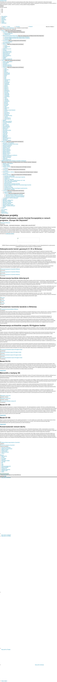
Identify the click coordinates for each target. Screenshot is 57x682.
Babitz (5, 70)
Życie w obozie (6, 124)
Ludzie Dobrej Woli (8, 182)
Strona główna (4, 16)
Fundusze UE (4, 468)
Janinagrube (6, 95)
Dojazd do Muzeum (6, 149)
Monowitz (6, 103)
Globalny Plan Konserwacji (6, 448)
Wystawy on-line (6, 154)
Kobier (5, 97)
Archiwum (5, 44)
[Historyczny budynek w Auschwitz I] (7, 445)
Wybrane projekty (4, 213)
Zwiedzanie (3, 141)
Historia (3, 60)
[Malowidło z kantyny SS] (5, 395)
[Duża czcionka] (2, 14)
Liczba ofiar (5, 133)
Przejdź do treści (3, 0)
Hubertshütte (6, 94)
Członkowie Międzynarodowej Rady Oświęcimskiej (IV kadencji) (17, 38)
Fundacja (4, 50)
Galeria (5, 47)
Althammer (6, 69)
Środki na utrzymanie (7, 49)
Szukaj (2, 20)
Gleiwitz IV (6, 88)
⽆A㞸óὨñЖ (3, 23)
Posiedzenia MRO (7, 39)
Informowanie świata (7, 130)
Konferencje (5, 169)
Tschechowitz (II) (7, 119)
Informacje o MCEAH (7, 203)
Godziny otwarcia (6, 148)
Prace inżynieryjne (5, 452)
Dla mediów (3, 458)
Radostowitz (6, 107)
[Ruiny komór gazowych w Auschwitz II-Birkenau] (10, 269)
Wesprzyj (3, 18)
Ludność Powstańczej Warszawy (10, 181)
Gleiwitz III (6, 87)
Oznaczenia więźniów (7, 122)
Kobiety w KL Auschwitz (9, 179)
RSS (2, 465)
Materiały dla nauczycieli (8, 202)
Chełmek (6, 81)
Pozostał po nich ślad (8, 187)
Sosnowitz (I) (6, 112)
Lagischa (6, 98)
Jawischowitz (6, 96)
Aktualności (5, 32)
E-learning (5, 190)
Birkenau (6, 72)
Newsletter (3, 459)
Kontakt (4, 57)
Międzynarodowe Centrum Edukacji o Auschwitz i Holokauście (13, 160)
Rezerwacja (3, 19)
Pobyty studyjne (6, 164)
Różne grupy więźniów (7, 121)
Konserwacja (5, 40)
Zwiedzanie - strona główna (8, 142)
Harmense (6, 92)
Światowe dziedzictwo (5, 469)
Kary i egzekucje (6, 125)
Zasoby (5, 45)
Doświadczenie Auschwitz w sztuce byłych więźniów (14, 177)
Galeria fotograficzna (7, 55)
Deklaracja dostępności (7, 59)
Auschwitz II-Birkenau (7, 65)
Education (18, 26)
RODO (2, 471)
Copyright (3, 461)
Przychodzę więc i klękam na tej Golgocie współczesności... (16, 188)
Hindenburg (6, 93)
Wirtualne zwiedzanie (7, 156)
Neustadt (6, 105)
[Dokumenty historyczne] (5, 222)
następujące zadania (10, 233)
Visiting (8, 26)
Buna (5, 78)
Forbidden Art (7, 178)
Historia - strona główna (7, 61)
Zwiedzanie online (6, 147)
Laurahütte (6, 100)
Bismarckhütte (7, 73)
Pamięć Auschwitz (7, 186)
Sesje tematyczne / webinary (8, 172)
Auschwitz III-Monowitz (7, 66)
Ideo (5, 476)
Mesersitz (6, 102)
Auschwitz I (5, 63)
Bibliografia (5, 137)
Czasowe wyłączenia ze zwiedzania (10, 155)
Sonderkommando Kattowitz (9, 110)
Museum (31, 26)
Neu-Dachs (6, 104)
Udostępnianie (7, 46)
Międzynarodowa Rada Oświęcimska (10, 35)
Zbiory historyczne (6, 43)
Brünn (5, 76)
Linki (2, 464)
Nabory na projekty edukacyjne (9, 205)
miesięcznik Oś (7, 34)
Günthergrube (7, 91)
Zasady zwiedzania (6, 150)
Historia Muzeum (6, 54)
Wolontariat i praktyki (7, 201)
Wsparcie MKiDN (4, 467)
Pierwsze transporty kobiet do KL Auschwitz (14, 194)
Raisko (5, 109)
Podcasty (6, 193)
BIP (2, 462)
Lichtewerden (7, 101)
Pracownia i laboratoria (6, 447)
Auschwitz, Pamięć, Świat (9, 176)
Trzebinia (6, 116)
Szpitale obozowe (6, 126)
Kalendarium (5, 139)
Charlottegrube (7, 79)
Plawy (5, 106)
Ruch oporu (5, 129)
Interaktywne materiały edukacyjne (11, 197)
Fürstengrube (6, 84)
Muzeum (3, 30)
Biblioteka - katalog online (8, 200)
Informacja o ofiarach (7, 140)
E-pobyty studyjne (6, 165)
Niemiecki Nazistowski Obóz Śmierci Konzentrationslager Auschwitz (17, 184)
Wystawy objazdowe (7, 174)
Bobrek (5, 75)
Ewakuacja (5, 131)
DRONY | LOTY (4, 470)
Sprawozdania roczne (7, 52)
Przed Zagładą (6, 62)
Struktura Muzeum (6, 53)
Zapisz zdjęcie (4, 680)
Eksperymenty (5, 128)
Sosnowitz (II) (7, 113)
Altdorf (5, 68)
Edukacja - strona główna (8, 163)
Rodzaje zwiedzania (7, 146)
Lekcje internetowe (8, 192)
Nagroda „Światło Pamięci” (8, 204)
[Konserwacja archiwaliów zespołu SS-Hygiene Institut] (11, 349)
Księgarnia (3, 17)
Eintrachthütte (7, 82)
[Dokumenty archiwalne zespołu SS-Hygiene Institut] (10, 352)
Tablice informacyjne (7, 157)
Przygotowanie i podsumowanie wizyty (10, 144)
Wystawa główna (6, 151)
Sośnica (5, 111)
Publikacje (5, 199)
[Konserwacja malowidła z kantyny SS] (8, 401)
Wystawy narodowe (7, 153)
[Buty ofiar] (2, 297)
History (4, 26)
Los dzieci (5, 123)
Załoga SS (5, 134)
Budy (5, 77)
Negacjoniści (5, 135)
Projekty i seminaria (7, 166)
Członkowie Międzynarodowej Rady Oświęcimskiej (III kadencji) (16, 37)
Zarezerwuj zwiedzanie (7, 145)
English (2, 22)
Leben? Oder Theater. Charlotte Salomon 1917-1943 (14, 180)
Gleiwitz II (6, 86)
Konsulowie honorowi (7, 51)
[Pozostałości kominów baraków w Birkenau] (9, 309)
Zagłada (4, 120)
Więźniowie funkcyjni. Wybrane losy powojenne (15, 195)
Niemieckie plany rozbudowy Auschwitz (12, 183)
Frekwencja (5, 158)
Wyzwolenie (5, 132)
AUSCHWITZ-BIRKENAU (9, 28)
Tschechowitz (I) (7, 118)
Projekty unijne (4, 451)
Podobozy (5, 67)
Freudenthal (6, 83)
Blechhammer (7, 74)
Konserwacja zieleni (8, 41)
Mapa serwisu (4, 456)
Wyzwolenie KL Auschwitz (9, 189)
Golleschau (6, 90)
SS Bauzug (6, 114)
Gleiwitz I (6, 85)
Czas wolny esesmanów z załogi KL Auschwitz (15, 196)
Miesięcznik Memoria (8, 33)
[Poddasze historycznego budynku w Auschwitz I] (10, 442)
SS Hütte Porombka (8, 115)
